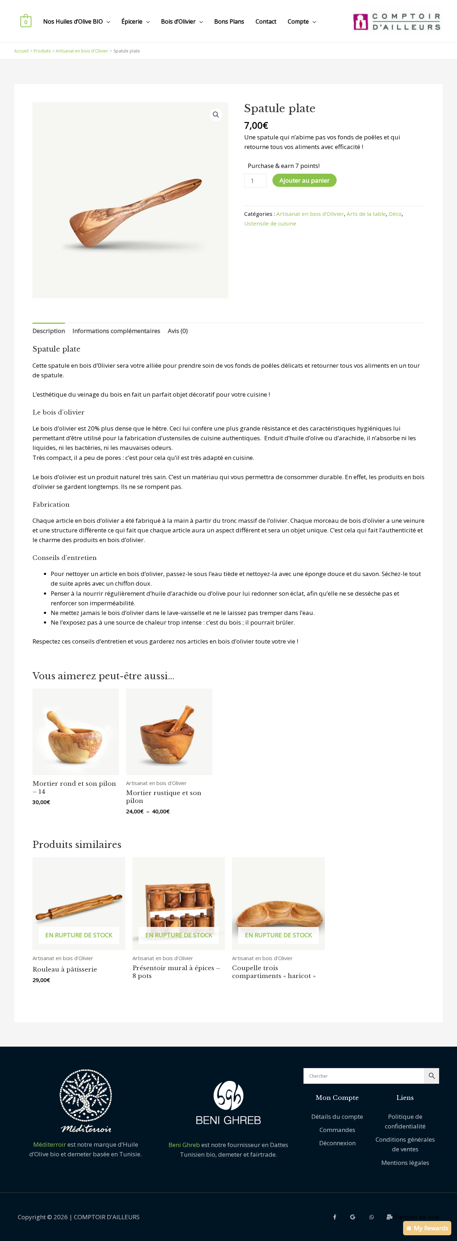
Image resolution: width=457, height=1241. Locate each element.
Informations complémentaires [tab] (116, 331)
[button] (216, 114)
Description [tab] (48, 331)
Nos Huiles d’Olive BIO (73, 21)
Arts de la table (366, 213)
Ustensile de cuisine (270, 223)
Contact (266, 21)
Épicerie (131, 21)
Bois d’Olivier (178, 21)
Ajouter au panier (305, 180)
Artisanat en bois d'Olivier (310, 213)
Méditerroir (50, 1144)
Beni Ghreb (184, 1145)
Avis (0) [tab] (178, 331)
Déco (395, 213)
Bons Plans (229, 21)
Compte (298, 21)
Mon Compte (337, 1098)
